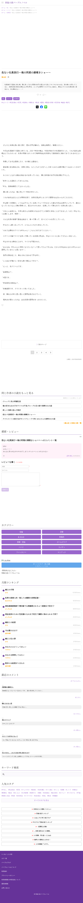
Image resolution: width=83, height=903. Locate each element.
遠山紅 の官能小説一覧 (72, 423)
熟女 (49, 796)
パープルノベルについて (9, 867)
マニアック (62, 552)
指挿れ (25, 102)
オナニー (63, 793)
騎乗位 (4, 793)
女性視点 (20, 796)
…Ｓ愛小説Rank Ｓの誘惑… (42, 831)
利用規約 (4, 871)
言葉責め (46, 793)
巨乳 (19, 102)
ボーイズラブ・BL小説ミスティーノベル (41, 565)
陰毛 (68, 102)
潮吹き (32, 102)
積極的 (55, 796)
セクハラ (5, 102)
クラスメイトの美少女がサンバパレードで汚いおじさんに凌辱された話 (29, 419)
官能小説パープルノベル (16, 2)
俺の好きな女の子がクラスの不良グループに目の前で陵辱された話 (27, 406)
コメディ (61, 547)
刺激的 (61, 537)
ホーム (3, 7)
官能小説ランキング (42, 813)
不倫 (79, 793)
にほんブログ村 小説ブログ (42, 818)
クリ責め (49, 790)
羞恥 (42, 102)
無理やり (33, 793)
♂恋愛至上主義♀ (42, 826)
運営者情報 (5, 884)
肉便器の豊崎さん (8, 687)
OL (8, 7)
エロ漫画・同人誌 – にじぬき (42, 835)
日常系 (9, 12)
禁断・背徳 (21, 542)
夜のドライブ (6, 720)
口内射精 (25, 793)
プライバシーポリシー (8, 875)
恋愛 (61, 532)
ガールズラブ (62, 542)
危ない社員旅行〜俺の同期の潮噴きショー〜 (19, 414)
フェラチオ (26, 790)
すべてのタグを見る (41, 800)
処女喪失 (55, 793)
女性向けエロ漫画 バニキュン (42, 809)
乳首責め (13, 102)
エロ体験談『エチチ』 (42, 844)
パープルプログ (6, 862)
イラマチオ (29, 796)
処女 (10, 793)
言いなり (17, 793)
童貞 (37, 102)
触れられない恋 (7, 703)
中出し (4, 790)
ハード (9, 10)
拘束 (13, 796)
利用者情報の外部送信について (11, 879)
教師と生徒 (6, 796)
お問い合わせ (6, 888)
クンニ (57, 790)
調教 (62, 790)
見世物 (57, 102)
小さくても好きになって (10, 736)
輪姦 (63, 102)
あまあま (21, 537)
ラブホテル (71, 793)
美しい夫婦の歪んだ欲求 (12, 410)
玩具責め (38, 796)
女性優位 (41, 790)
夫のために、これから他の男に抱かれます (15, 753)
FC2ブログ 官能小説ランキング (42, 822)
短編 (21, 532)
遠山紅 (4, 77)
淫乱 (44, 796)
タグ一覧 (4, 858)
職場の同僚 (50, 102)
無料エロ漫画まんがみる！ (42, 839)
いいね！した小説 (7, 854)
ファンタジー (21, 552)
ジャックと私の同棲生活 (12, 401)
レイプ (69, 790)
